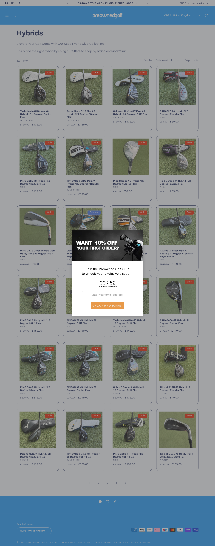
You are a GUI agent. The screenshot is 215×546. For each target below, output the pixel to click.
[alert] (107, 273)
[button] (107, 305)
